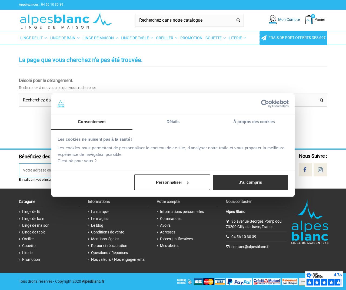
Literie (27, 253)
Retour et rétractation (109, 245)
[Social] (305, 170)
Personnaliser (169, 182)
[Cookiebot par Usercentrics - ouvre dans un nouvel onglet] (265, 104)
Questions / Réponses (109, 253)
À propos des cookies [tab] (254, 121)
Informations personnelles (182, 211)
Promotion (31, 259)
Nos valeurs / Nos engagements (118, 259)
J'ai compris (250, 182)
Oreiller (28, 239)
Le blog (97, 225)
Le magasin (101, 218)
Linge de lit (31, 211)
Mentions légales (105, 239)
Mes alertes (169, 245)
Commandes (170, 218)
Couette (28, 245)
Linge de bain (33, 218)
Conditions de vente (107, 232)
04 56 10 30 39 (243, 237)
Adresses (167, 232)
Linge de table (33, 232)
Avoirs (165, 225)
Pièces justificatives (176, 239)
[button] (293, 38)
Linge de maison (35, 225)
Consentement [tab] (92, 121)
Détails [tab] (173, 121)
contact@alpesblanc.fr (250, 247)
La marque (100, 211)
